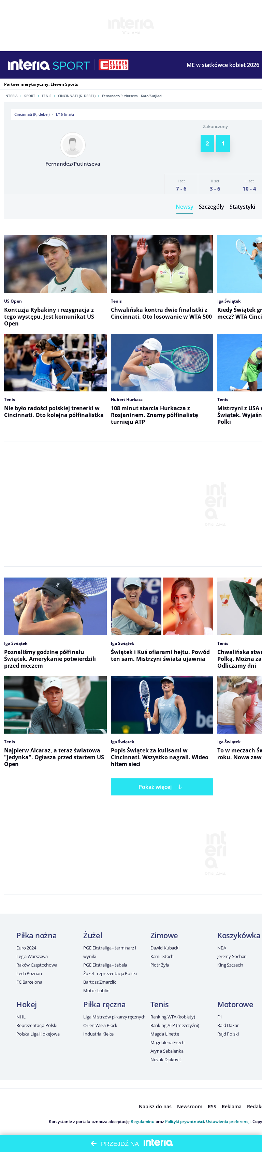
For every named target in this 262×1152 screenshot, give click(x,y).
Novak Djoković (165, 1059)
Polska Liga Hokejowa (37, 1034)
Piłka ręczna (104, 1004)
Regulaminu (143, 1121)
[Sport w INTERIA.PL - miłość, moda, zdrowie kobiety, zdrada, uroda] (71, 64)
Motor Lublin (96, 990)
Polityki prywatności (184, 1121)
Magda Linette (164, 1034)
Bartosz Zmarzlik (99, 982)
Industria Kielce (98, 1034)
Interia (11, 95)
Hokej (26, 1004)
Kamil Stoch (162, 956)
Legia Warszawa (32, 956)
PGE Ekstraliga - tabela (105, 965)
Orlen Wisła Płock (100, 1025)
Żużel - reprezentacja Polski (109, 973)
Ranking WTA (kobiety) (172, 1017)
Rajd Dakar (228, 1025)
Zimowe (164, 935)
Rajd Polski (228, 1034)
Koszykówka (239, 935)
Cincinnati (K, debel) (77, 95)
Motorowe (235, 1004)
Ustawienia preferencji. (228, 1121)
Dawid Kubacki (164, 948)
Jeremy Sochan (232, 956)
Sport (29, 95)
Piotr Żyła (159, 965)
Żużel (92, 935)
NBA (221, 948)
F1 (219, 1017)
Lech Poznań (29, 973)
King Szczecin (230, 965)
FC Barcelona (29, 982)
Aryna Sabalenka (167, 1051)
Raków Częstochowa (36, 965)
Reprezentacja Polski (36, 1025)
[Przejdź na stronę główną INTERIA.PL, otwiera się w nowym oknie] (29, 64)
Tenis (47, 95)
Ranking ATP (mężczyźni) (174, 1025)
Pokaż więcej (155, 787)
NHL (21, 1017)
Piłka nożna (36, 935)
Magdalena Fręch (167, 1042)
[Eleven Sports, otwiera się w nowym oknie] (114, 64)
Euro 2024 (26, 948)
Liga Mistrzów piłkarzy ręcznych (114, 1017)
